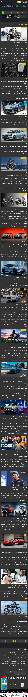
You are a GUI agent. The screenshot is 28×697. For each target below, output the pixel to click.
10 (2, 641)
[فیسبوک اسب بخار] (14, 678)
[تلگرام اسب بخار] (21, 678)
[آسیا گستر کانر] (14, 16)
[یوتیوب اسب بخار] (18, 678)
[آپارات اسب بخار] (11, 678)
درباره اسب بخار (22, 671)
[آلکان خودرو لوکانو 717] (14, 6)
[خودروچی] (14, 12)
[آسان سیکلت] (14, 695)
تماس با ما (16, 671)
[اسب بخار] (22, 2)
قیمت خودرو (17, 674)
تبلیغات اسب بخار (9, 671)
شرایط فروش (23, 674)
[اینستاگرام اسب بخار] (24, 678)
